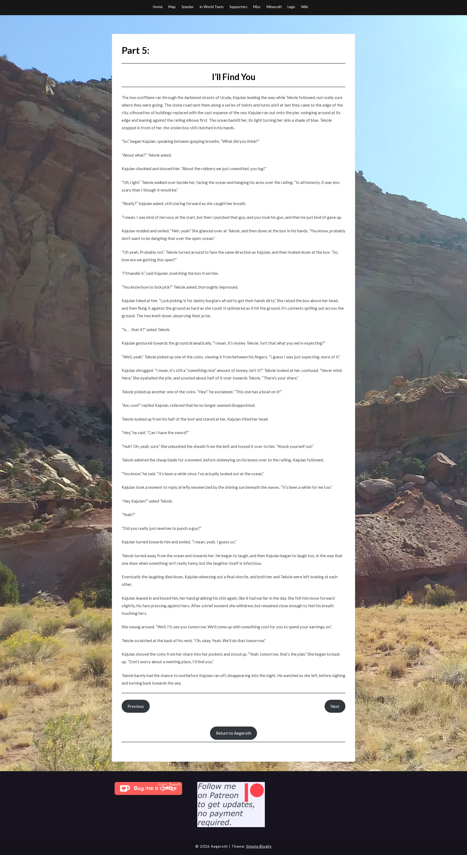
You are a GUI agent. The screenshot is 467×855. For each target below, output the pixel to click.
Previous (136, 706)
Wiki (304, 7)
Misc (257, 7)
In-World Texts (211, 7)
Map (172, 7)
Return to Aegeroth (233, 733)
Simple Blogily (259, 846)
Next (335, 706)
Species (188, 7)
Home (157, 7)
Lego (291, 7)
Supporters (238, 7)
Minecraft (274, 7)
